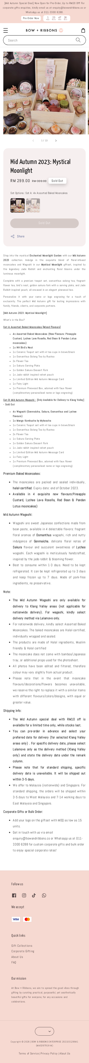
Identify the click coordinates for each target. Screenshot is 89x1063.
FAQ (13, 962)
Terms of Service (29, 1053)
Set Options (39, 193)
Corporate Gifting (22, 951)
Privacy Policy (49, 1053)
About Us (17, 957)
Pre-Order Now (31, 18)
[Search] (78, 40)
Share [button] (20, 236)
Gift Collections (21, 946)
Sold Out (44, 223)
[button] (6, 30)
